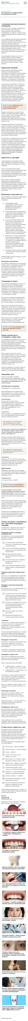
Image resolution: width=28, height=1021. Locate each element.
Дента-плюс (5, 2)
